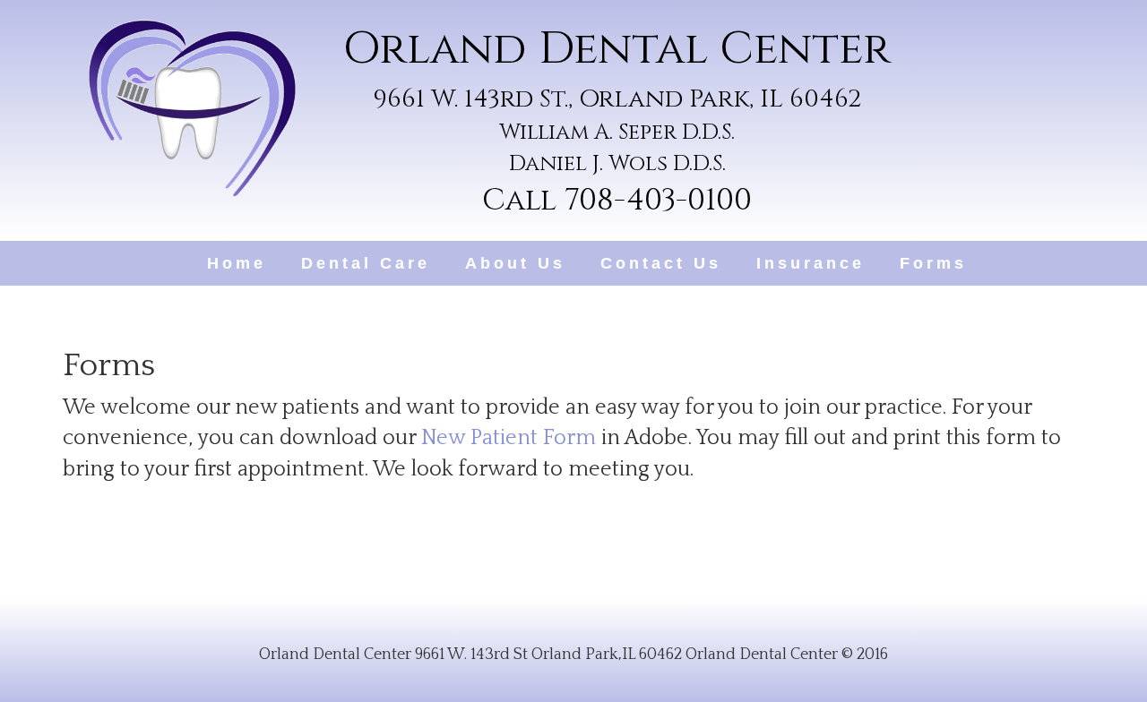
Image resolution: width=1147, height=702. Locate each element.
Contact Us (660, 263)
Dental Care (365, 263)
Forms (933, 263)
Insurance (810, 263)
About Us (515, 263)
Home (236, 263)
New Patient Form (508, 437)
